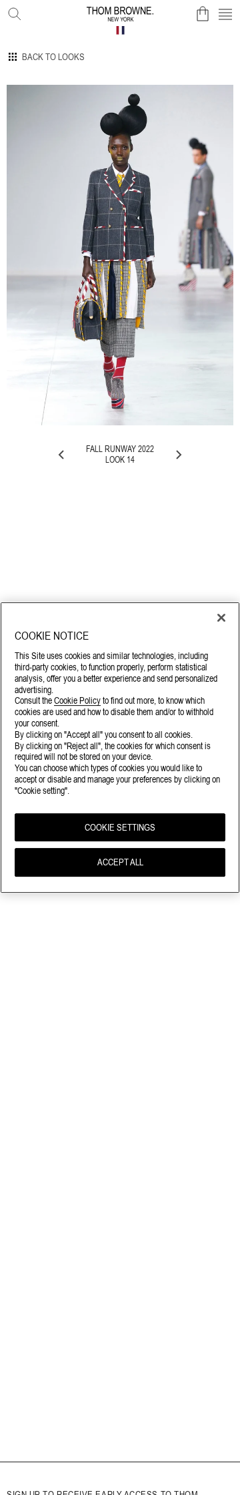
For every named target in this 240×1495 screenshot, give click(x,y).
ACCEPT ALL (120, 862)
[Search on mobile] (12, 11)
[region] (120, 748)
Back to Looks (53, 56)
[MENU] (225, 14)
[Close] (221, 617)
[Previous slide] (62, 454)
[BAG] (203, 14)
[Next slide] (178, 454)
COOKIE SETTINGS (120, 827)
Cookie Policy (77, 701)
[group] (120, 255)
